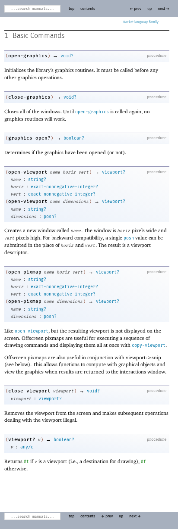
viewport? (113, 172)
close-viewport (29, 391)
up (149, 9)
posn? (50, 216)
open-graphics (28, 56)
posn (129, 238)
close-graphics (29, 97)
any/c (26, 447)
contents (87, 9)
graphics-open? (29, 138)
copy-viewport (148, 345)
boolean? (74, 138)
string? (37, 179)
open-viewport (28, 172)
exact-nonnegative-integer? (64, 187)
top (71, 9)
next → (163, 9)
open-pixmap (24, 272)
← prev (135, 9)
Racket (128, 22)
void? (66, 56)
